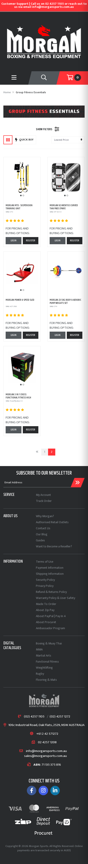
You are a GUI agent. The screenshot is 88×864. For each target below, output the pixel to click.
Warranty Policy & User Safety (55, 597)
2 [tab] (23, 195)
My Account (43, 494)
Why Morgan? (45, 516)
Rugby (40, 673)
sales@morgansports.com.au (45, 756)
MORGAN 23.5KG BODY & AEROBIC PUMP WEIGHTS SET (65, 301)
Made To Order (46, 604)
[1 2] (22, 177)
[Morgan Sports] (44, 41)
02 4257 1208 (47, 742)
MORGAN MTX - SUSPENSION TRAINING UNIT (19, 207)
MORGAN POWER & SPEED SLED (20, 300)
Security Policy (45, 579)
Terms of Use (44, 561)
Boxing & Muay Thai (49, 643)
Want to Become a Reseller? (54, 546)
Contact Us (43, 528)
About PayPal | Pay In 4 (51, 616)
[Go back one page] (37, 452)
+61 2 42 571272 (47, 734)
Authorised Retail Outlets (52, 522)
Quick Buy (26, 139)
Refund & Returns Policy (51, 591)
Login (13, 240)
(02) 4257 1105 (34, 716)
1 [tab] (21, 195)
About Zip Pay (45, 610)
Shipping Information (50, 573)
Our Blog (41, 534)
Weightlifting (44, 667)
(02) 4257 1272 (60, 716)
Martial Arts (43, 655)
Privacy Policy (44, 585)
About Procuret (46, 622)
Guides (40, 540)
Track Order (44, 500)
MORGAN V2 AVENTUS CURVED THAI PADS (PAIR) (64, 207)
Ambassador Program (50, 628)
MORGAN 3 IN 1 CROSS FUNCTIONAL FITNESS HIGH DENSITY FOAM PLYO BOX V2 (19, 397)
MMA (39, 649)
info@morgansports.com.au (46, 751)
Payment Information (49, 567)
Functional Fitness (47, 661)
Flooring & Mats (46, 679)
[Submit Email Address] (78, 482)
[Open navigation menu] (14, 78)
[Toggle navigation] (44, 78)
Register (30, 240)
